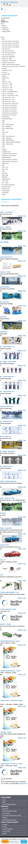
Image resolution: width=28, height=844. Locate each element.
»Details (20, 216)
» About (4, 800)
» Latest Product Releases (9, 804)
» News (4, 802)
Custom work (23, 783)
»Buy (24, 216)
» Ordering (4, 824)
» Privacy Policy (6, 831)
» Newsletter (5, 809)
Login (4, 5)
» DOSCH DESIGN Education (9, 820)
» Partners (4, 818)
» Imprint (4, 833)
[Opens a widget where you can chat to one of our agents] (5, 841)
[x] (26, 840)
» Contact (4, 827)
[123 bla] (5, 11)
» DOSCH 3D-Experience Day (9, 811)
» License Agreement (7, 829)
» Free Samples (6, 813)
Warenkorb (7, 5)
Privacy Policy (14, 842)
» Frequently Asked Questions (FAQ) (11, 815)
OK (24, 842)
